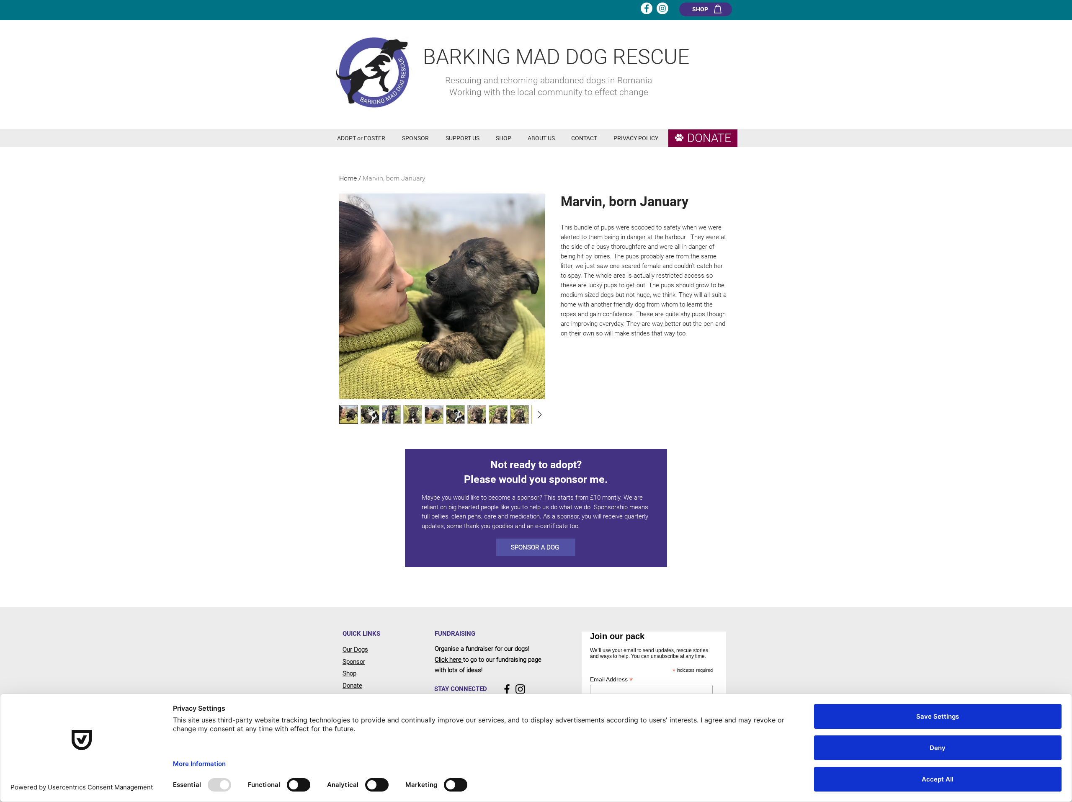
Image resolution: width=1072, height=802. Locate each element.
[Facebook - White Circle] (646, 8)
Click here (449, 659)
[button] (363, 138)
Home (348, 178)
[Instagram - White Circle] (662, 8)
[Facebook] (506, 689)
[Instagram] (520, 689)
